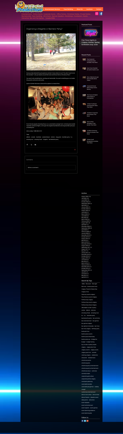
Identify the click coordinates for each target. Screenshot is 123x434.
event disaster (85, 402)
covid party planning (86, 381)
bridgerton (94, 339)
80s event (88, 283)
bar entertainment (86, 320)
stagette (45, 139)
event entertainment (87, 405)
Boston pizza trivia (92, 286)
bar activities (96, 318)
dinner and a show (86, 394)
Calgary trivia (85, 291)
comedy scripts (85, 373)
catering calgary (86, 355)
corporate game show (87, 376)
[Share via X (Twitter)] (31, 144)
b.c (82, 315)
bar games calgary (86, 323)
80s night (94, 283)
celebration (95, 355)
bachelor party (66, 137)
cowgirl (83, 389)
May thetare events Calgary (89, 297)
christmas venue (86, 371)
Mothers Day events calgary (89, 302)
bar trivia (97, 326)
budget (83, 341)
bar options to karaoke (87, 326)
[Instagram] (96, 13)
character (84, 357)
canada (33, 137)
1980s (83, 283)
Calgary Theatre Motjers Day (89, 289)
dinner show (96, 394)
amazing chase (38, 139)
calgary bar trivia (91, 347)
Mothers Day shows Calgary (89, 305)
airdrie (83, 310)
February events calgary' (88, 294)
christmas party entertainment (89, 365)
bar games (96, 320)
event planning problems (88, 410)
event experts (85, 407)
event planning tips (86, 413)
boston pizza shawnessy (88, 336)
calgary (83, 347)
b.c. (72, 137)
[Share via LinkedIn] (35, 144)
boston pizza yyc (85, 339)
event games (93, 407)
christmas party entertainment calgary (90, 368)
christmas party (85, 363)
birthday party (95, 328)
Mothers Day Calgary (87, 299)
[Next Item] (97, 32)
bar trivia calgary (86, 328)
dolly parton (84, 400)
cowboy (97, 386)
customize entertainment (88, 392)
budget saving (90, 341)
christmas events (86, 360)
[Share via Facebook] (27, 144)
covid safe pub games (87, 386)
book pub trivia (85, 331)
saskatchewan (46, 137)
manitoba (38, 137)
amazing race (29, 139)
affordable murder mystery (88, 307)
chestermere (91, 357)
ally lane (93, 310)
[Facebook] (100, 13)
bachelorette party (53, 139)
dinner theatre (85, 397)
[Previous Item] (84, 32)
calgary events (85, 349)
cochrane (94, 371)
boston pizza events (86, 334)
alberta (28, 137)
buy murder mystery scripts (88, 344)
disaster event (94, 397)
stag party (58, 137)
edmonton (92, 400)
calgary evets (94, 349)
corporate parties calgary (88, 378)
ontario (53, 137)
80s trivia (83, 286)
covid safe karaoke (86, 384)
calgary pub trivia (86, 352)
